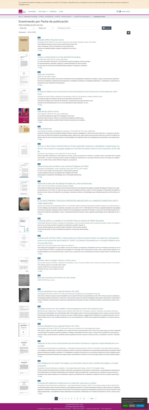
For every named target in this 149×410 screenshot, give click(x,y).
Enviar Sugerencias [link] (106, 408)
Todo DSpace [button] (42, 11)
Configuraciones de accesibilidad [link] (62, 408)
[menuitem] (43, 11)
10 (84, 399)
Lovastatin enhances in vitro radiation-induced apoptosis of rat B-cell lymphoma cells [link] (70, 309)
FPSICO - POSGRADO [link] (46, 17)
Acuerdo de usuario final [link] (92, 408)
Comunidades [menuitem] (32, 11)
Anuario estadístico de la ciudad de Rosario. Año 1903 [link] (58, 291)
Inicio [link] (20, 17)
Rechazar (132, 405)
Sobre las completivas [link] (46, 74)
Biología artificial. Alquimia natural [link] (51, 40)
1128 (91, 399)
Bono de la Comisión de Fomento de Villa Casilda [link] (56, 277)
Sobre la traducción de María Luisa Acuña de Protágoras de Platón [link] (63, 166)
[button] (22, 11)
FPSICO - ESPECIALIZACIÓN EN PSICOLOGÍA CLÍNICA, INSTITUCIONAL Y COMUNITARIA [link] (63, 17)
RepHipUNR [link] (70, 405)
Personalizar (140, 405)
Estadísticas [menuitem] (53, 11)
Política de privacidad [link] (78, 408)
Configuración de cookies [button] (44, 408)
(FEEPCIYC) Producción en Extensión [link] (83, 17)
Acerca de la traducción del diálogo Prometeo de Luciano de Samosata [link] (65, 183)
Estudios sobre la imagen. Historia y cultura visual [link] (57, 260)
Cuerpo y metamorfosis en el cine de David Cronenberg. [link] (59, 57)
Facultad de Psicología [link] (30, 17)
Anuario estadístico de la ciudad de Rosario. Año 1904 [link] (58, 326)
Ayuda (61, 11)
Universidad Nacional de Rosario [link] (74, 407)
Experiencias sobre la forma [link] (48, 111)
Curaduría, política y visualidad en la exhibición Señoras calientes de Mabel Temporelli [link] (71, 221)
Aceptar (125, 405)
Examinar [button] (107, 28)
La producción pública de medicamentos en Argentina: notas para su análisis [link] (67, 383)
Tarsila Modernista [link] (45, 129)
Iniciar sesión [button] (126, 11)
